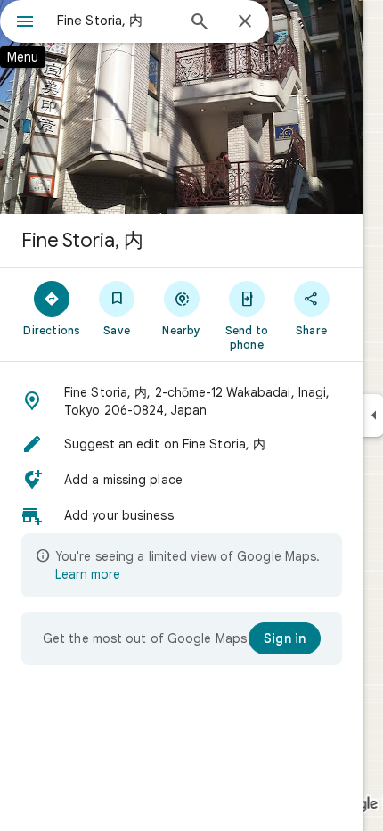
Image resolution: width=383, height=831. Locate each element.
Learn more (87, 574)
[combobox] (116, 20)
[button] (181, 401)
